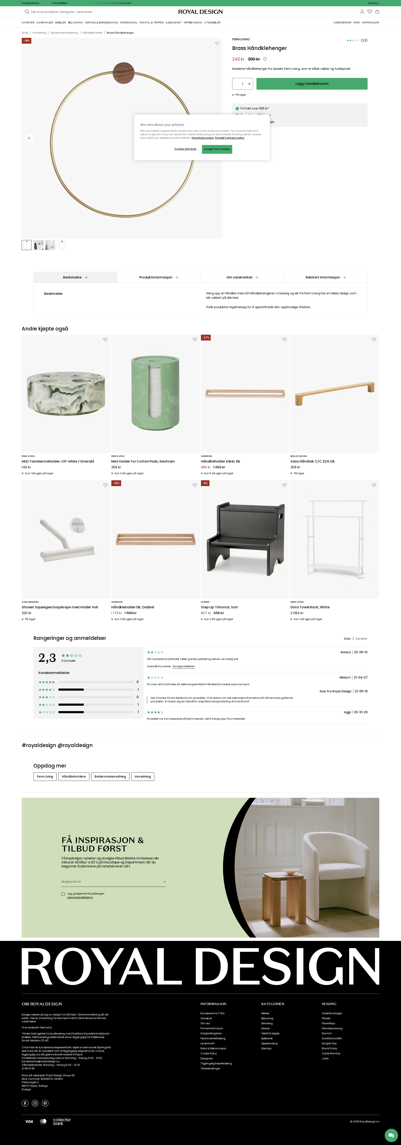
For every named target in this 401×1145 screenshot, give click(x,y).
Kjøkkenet (267, 1038)
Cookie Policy (208, 1053)
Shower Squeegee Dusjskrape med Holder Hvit (60, 607)
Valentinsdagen (332, 1013)
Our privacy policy (203, 138)
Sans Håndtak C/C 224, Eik (313, 461)
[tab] (75, 277)
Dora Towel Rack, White (310, 607)
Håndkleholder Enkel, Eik (220, 461)
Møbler (265, 1013)
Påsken (326, 1018)
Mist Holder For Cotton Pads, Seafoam (143, 461)
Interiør (265, 1028)
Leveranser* (207, 1043)
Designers (206, 1058)
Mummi (326, 1033)
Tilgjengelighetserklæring (216, 1063)
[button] (373, 3)
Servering (267, 1023)
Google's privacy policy (229, 138)
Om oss (205, 1023)
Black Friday (329, 1048)
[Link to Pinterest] (45, 1103)
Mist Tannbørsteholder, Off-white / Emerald (58, 461)
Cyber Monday (331, 1053)
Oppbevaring (269, 1043)
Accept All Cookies (217, 149)
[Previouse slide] (29, 138)
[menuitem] (28, 22)
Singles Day (329, 1043)
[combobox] (373, 3)
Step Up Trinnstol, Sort (219, 607)
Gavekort (206, 1018)
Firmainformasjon (211, 1028)
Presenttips (328, 1023)
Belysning (267, 1018)
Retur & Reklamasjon (213, 1048)
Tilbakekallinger (210, 1068)
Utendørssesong (332, 1028)
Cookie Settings (185, 149)
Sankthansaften (332, 1038)
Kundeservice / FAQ (212, 1013)
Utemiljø (266, 1048)
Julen (325, 1058)
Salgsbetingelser (210, 1033)
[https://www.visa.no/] (29, 1121)
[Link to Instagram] (35, 1103)
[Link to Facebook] (25, 1103)
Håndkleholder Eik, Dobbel (132, 607)
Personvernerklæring (213, 1038)
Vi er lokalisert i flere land (37, 1027)
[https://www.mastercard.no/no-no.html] (43, 1121)
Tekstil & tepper (270, 1033)
